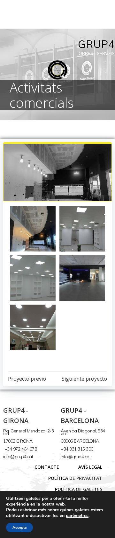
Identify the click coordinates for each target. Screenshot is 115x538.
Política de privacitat (75, 478)
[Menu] (106, 14)
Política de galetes (78, 489)
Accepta (19, 527)
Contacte (46, 467)
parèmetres (77, 516)
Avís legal (90, 467)
